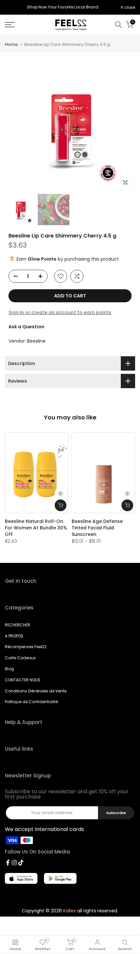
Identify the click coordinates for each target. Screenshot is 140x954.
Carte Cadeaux (20, 658)
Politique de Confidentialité (31, 701)
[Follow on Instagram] (14, 862)
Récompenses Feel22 (26, 646)
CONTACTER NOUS (22, 680)
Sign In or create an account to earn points (59, 312)
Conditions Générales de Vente (35, 691)
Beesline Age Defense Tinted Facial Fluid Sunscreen (97, 528)
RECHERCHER (17, 625)
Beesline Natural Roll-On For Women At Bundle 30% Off (36, 528)
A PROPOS (14, 636)
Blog (9, 669)
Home (11, 44)
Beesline (36, 341)
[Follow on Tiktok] (21, 862)
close (129, 7)
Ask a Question (26, 326)
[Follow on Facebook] (8, 862)
